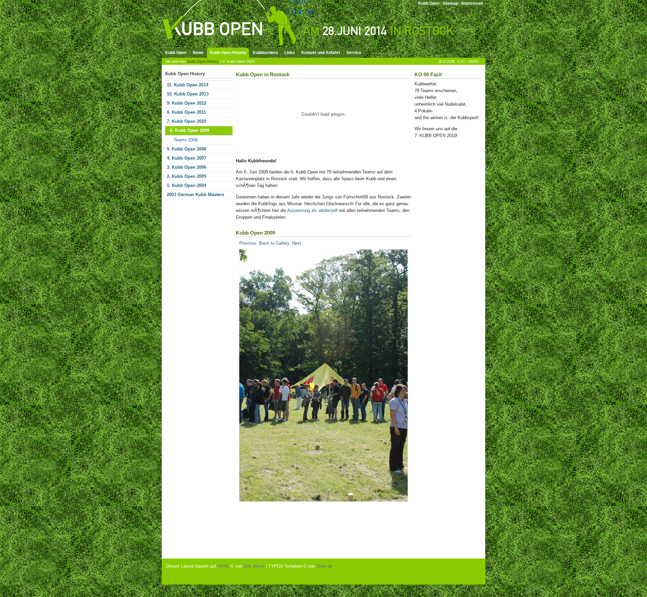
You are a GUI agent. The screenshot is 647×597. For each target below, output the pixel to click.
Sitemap (450, 3)
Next (296, 243)
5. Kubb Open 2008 (186, 149)
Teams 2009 (185, 139)
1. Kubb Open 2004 (186, 185)
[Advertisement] (441, 256)
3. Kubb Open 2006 (186, 167)
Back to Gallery (274, 243)
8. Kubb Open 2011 (186, 112)
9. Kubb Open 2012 (186, 103)
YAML (223, 566)
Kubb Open (428, 3)
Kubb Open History (203, 61)
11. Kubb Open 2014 (187, 84)
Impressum (472, 3)
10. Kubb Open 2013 (188, 94)
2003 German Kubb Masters (195, 194)
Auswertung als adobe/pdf (312, 210)
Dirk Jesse (254, 566)
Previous (247, 243)
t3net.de (324, 566)
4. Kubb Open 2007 (186, 158)
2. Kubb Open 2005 (186, 176)
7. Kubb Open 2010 (186, 121)
